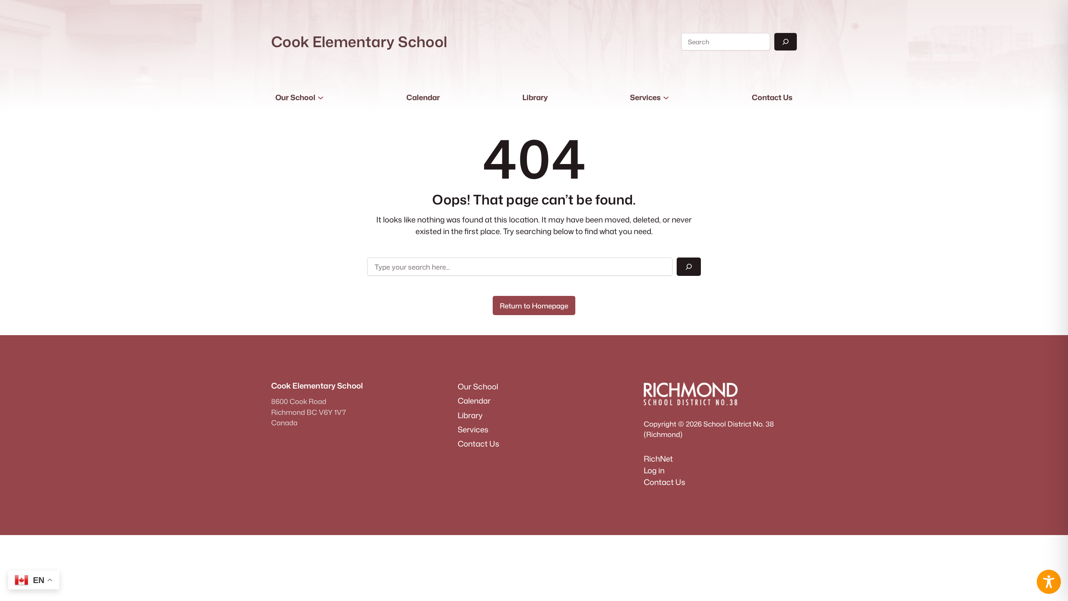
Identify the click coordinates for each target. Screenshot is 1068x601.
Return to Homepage (534, 306)
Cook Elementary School (359, 41)
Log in (654, 470)
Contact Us (664, 482)
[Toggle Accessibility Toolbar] (1049, 582)
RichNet (658, 458)
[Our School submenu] (320, 97)
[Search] (785, 42)
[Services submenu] (666, 97)
